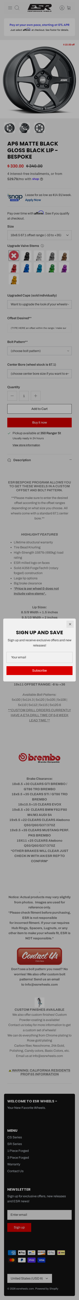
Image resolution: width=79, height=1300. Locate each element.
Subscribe (39, 670)
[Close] (70, 624)
